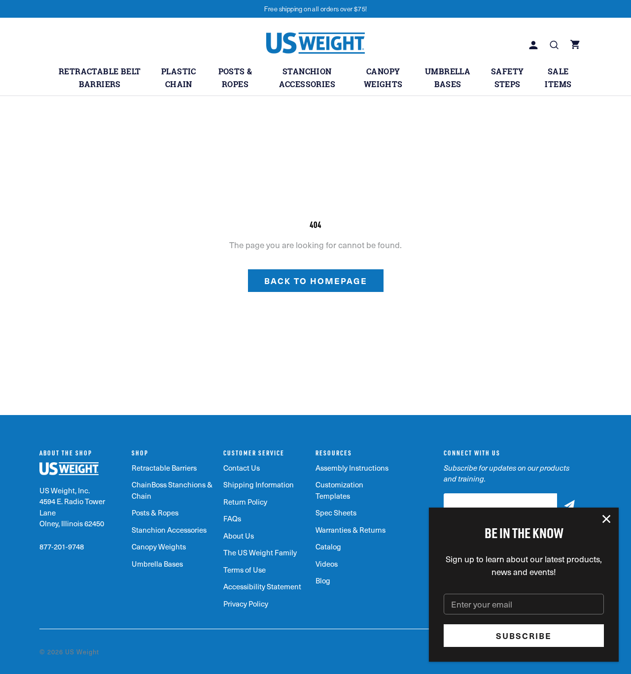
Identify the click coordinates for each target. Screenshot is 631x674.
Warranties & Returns (351, 529)
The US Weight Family (260, 552)
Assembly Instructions (352, 467)
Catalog (328, 546)
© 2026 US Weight (69, 651)
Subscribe (524, 635)
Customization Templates (339, 490)
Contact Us (241, 467)
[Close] (606, 519)
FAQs (232, 518)
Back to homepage (315, 280)
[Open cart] (576, 45)
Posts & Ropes (155, 512)
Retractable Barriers (164, 467)
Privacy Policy (245, 603)
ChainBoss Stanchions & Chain (172, 490)
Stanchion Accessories (169, 529)
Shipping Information (258, 484)
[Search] (555, 45)
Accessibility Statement (262, 586)
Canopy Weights (159, 546)
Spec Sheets (336, 512)
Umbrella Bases (157, 563)
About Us (238, 535)
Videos (327, 563)
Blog (323, 580)
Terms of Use (244, 569)
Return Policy (245, 501)
